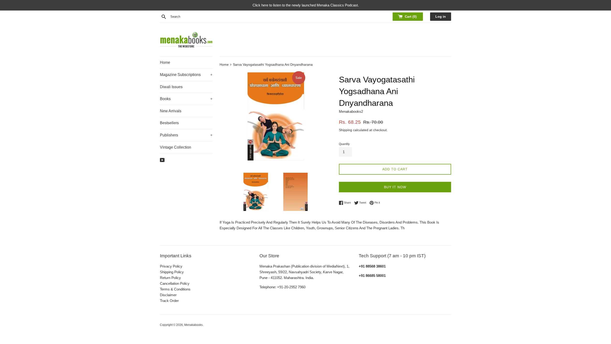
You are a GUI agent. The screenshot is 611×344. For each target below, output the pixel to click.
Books (186, 99)
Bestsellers (169, 123)
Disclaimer (168, 295)
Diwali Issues (171, 87)
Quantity (344, 144)
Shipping (345, 130)
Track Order (169, 301)
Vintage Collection (175, 147)
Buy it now (395, 187)
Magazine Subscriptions (186, 75)
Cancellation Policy (175, 283)
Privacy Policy (171, 266)
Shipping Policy (172, 272)
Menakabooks (193, 325)
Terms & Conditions (175, 289)
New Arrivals (170, 111)
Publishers (186, 135)
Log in (440, 16)
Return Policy (170, 278)
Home (165, 62)
